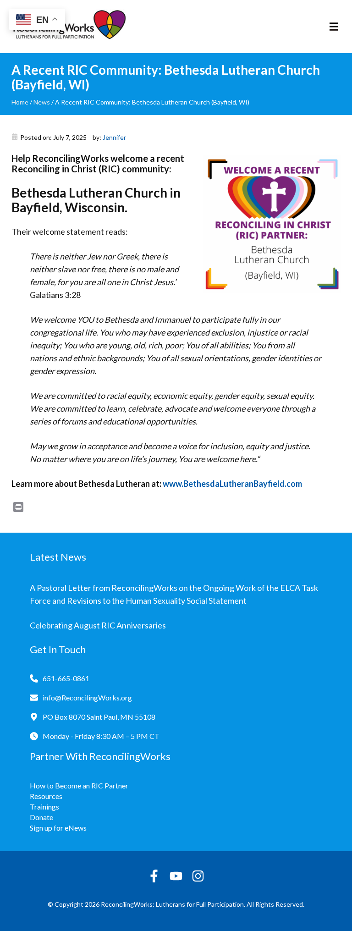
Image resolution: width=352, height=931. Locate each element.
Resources (46, 796)
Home (19, 102)
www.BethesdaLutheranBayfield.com (232, 484)
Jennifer (114, 137)
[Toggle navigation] (334, 26)
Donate (41, 817)
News (41, 102)
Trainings (44, 806)
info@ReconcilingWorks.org (87, 697)
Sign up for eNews (58, 827)
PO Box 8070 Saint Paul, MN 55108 (99, 716)
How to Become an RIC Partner (79, 785)
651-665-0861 (66, 678)
